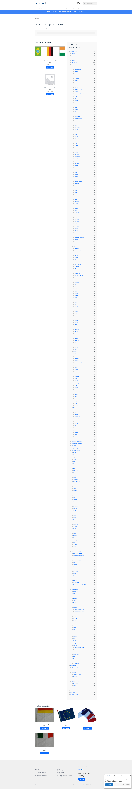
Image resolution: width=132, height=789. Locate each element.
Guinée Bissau (77, 116)
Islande (76, 369)
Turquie (76, 401)
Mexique (76, 224)
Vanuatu (76, 439)
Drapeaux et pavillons (48, 8)
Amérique (75, 179)
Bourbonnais (75, 470)
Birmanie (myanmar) (79, 262)
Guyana (76, 215)
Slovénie (75, 658)
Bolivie (76, 192)
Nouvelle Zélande (78, 423)
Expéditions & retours (76, 784)
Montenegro (77, 383)
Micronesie (77, 419)
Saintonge (75, 540)
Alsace (74, 452)
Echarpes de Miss (75, 670)
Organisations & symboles (77, 441)
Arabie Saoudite (78, 250)
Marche (74, 517)
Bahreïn (76, 257)
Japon (76, 291)
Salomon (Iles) (78, 430)
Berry (74, 468)
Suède (74, 661)
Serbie (76, 396)
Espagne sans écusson (79, 611)
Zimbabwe (77, 176)
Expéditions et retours (61, 774)
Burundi (76, 82)
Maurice (76, 136)
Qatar (76, 327)
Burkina (76, 80)
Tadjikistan (77, 336)
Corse (74, 488)
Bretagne (75, 475)
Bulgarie (75, 598)
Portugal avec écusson (79, 647)
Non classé (72, 692)
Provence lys (75, 537)
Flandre (74, 495)
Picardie (74, 531)
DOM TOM (75, 493)
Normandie (75, 524)
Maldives (76, 309)
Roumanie (75, 652)
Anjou (74, 457)
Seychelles (77, 154)
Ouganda (76, 147)
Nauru (76, 421)
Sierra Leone (77, 156)
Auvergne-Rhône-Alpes (77, 553)
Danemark (75, 605)
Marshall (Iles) (77, 416)
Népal (76, 313)
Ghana (76, 111)
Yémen (76, 349)
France (74, 620)
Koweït (76, 300)
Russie (76, 392)
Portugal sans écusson (79, 649)
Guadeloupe (75, 566)
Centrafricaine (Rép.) (79, 89)
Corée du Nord (78, 271)
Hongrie (74, 625)
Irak (75, 284)
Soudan (76, 161)
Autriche (75, 593)
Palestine (76, 322)
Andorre (76, 356)
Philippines (77, 324)
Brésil (76, 194)
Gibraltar (76, 367)
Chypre (74, 600)
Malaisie (76, 306)
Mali (75, 132)
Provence (75, 535)
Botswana (77, 78)
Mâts (78, 8)
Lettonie (75, 632)
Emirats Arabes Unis (79, 275)
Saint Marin (77, 394)
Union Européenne (75, 589)
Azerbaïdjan (77, 255)
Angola (76, 73)
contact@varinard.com (42, 777)
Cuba (76, 206)
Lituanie (74, 634)
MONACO (76, 380)
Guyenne (75, 501)
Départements (74, 62)
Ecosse (76, 365)
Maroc (76, 134)
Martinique (75, 573)
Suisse (76, 398)
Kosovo (76, 371)
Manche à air (72, 8)
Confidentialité (94, 784)
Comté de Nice (76, 486)
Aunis (74, 461)
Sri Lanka (76, 331)
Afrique (74, 67)
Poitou (74, 533)
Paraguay (76, 230)
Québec (76, 235)
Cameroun (77, 85)
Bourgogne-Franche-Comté (78, 555)
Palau (76, 425)
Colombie (77, 201)
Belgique (75, 596)
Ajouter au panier (50, 67)
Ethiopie (76, 105)
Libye (76, 125)
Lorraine (75, 510)
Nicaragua (77, 226)
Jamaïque (77, 221)
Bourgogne (75, 472)
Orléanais (75, 526)
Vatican (76, 405)
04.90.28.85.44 (44, 775)
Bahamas (77, 185)
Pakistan (76, 320)
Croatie (74, 602)
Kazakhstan (77, 295)
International (74, 64)
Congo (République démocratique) (81, 94)
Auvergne (75, 463)
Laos (76, 302)
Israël (76, 289)
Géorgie (76, 277)
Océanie (74, 407)
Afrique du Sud (78, 69)
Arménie (76, 253)
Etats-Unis (77, 210)
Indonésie (77, 282)
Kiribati (76, 414)
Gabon (76, 107)
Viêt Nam (76, 347)
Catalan (74, 477)
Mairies (62, 8)
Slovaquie (75, 656)
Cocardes (73, 53)
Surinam (76, 239)
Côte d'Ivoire (77, 98)
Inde (76, 280)
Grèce (74, 623)
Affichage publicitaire (76, 667)
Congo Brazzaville (78, 96)
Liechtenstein (77, 374)
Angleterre (77, 358)
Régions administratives (76, 551)
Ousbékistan (77, 318)
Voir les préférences (126, 784)
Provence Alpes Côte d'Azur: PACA (79, 584)
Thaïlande (77, 340)
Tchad (76, 168)
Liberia (76, 123)
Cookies (82, 784)
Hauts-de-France (76, 569)
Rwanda (76, 150)
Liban (76, 304)
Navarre (74, 519)
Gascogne (75, 499)
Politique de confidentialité (120, 787)
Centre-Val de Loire (77, 560)
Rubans (74, 685)
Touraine (75, 544)
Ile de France (75, 504)
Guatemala (77, 212)
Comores (76, 91)
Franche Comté (76, 497)
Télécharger (81, 779)
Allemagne (75, 591)
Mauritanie (77, 138)
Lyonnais (75, 513)
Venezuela (77, 244)
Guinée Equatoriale (78, 118)
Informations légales (61, 771)
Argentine (77, 183)
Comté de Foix (76, 484)
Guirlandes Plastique (77, 674)
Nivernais (75, 522)
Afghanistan (77, 248)
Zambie (76, 174)
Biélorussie (77, 360)
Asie (74, 246)
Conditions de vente (60, 772)
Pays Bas (75, 640)
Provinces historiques (76, 450)
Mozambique (77, 141)
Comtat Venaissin (76, 481)
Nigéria (76, 145)
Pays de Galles (77, 387)
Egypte (76, 103)
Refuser (118, 784)
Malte (74, 638)
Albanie (76, 354)
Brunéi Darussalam (78, 264)
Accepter (109, 784)
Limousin (75, 508)
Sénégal (76, 152)
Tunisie (76, 172)
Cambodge (77, 266)
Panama (76, 228)
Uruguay (76, 241)
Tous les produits (38, 8)
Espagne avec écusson (79, 609)
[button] (129, 775)
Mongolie (76, 311)
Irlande (74, 627)
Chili (76, 199)
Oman (76, 315)
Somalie (76, 159)
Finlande (75, 618)
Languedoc (75, 506)
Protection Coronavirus (74, 697)
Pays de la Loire (76, 582)
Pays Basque (75, 528)
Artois (74, 459)
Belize (76, 190)
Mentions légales (87, 784)
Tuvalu (76, 436)
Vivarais (74, 546)
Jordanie (76, 293)
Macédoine (77, 376)
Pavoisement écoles (74, 694)
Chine (76, 268)
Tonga (76, 434)
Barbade (76, 188)
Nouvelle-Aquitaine (77, 578)
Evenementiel (56, 8)
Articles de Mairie (73, 51)
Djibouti (76, 100)
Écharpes (73, 55)
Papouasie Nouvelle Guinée (80, 428)
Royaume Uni (77, 389)
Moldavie (76, 378)
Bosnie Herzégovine (79, 363)
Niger (76, 143)
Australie (76, 410)
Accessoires (74, 60)
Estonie (74, 614)
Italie (74, 629)
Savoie (74, 542)
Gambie (76, 109)
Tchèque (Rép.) (76, 663)
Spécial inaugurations (76, 681)
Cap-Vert (76, 87)
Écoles (67, 8)
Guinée (76, 114)
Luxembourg (75, 636)
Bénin (76, 76)
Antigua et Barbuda (78, 181)
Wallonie (75, 549)
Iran (75, 286)
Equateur (76, 208)
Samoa (76, 432)
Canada (76, 197)
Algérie (76, 71)
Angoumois (75, 454)
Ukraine (76, 403)
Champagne (75, 479)
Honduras (77, 219)
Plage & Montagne (75, 445)
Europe (74, 351)
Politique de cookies (113, 787)
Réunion (75, 587)
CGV (70, 784)
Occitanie (75, 580)
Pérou (76, 233)
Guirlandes (74, 672)
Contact (58, 769)
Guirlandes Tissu (76, 676)
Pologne (75, 643)
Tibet (76, 342)
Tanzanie (76, 165)
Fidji (75, 412)
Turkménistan (77, 345)
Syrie (76, 333)
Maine (74, 515)
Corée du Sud (77, 273)
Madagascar (77, 127)
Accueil (38, 18)
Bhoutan (76, 259)
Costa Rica (77, 203)
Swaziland (77, 163)
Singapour (77, 329)
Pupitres (73, 679)
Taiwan (76, 338)
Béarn (74, 466)
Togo (76, 170)
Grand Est (75, 564)
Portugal (75, 645)
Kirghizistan (77, 298)
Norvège (76, 385)
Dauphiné (75, 490)
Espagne (75, 607)
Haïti (76, 217)
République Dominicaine (79, 237)
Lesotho (76, 120)
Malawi (76, 129)
